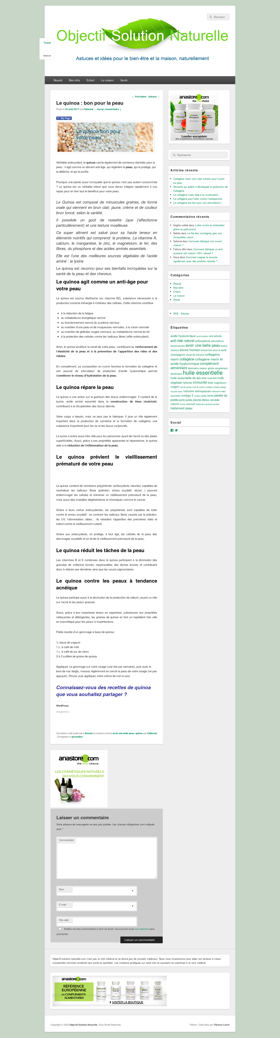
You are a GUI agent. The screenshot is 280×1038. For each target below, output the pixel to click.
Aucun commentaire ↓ (109, 109)
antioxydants (202, 341)
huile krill (212, 378)
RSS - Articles (181, 313)
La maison (107, 80)
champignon (177, 354)
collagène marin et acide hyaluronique (196, 361)
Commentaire (66, 840)
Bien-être (74, 80)
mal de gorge (186, 387)
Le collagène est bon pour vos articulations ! (197, 202)
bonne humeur (190, 349)
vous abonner (142, 928)
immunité (200, 382)
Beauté (58, 80)
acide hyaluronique (183, 336)
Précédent (139, 96)
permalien (77, 736)
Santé (123, 80)
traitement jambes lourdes (207, 404)
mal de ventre (198, 387)
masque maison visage (216, 387)
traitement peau (181, 408)
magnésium (220, 382)
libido (210, 382)
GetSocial (47, 55)
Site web (64, 920)
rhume (183, 404)
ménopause (203, 391)
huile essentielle (203, 372)
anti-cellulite (215, 336)
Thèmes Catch (222, 1024)
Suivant (153, 96)
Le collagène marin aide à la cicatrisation (195, 194)
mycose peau (176, 391)
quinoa (139, 733)
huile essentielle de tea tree (188, 378)
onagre (197, 395)
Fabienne (89, 109)
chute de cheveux (195, 354)
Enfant (90, 80)
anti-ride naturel (182, 340)
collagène (187, 358)
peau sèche (207, 395)
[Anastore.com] (79, 806)
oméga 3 (187, 395)
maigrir (174, 387)
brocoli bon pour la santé (213, 350)
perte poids (185, 400)
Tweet (47, 43)
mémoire (188, 391)
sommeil (190, 404)
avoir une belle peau (123, 733)
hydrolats (187, 382)
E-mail (62, 904)
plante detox (201, 400)
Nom (61, 889)
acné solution (202, 336)
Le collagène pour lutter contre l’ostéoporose (197, 198)
